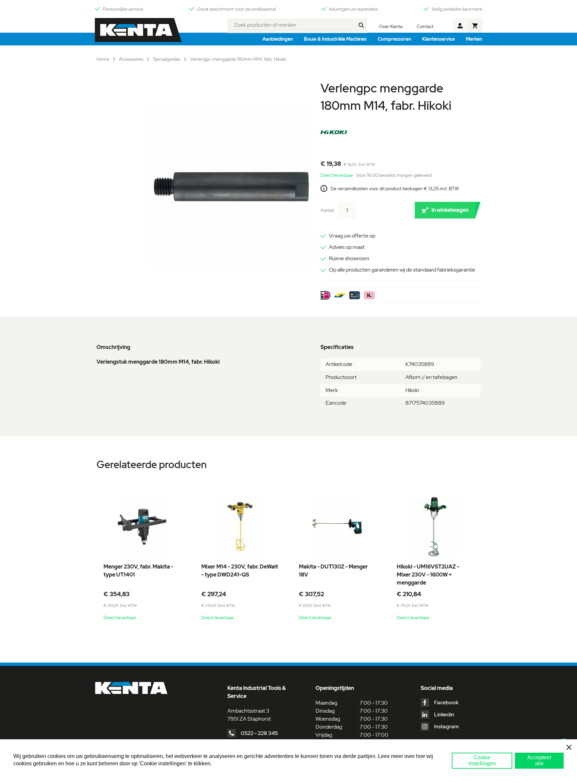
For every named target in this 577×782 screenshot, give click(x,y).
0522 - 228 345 (259, 733)
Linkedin (444, 714)
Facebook (446, 702)
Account (460, 25)
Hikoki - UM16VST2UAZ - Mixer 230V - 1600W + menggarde (428, 574)
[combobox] (293, 24)
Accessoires (131, 59)
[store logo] (138, 30)
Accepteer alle (539, 760)
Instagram (446, 726)
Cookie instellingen (482, 760)
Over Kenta (390, 26)
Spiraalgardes (167, 59)
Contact (425, 26)
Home (103, 59)
